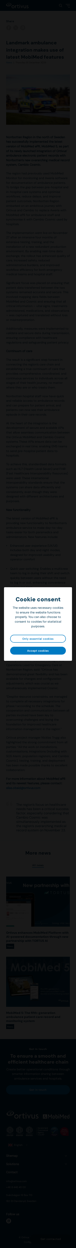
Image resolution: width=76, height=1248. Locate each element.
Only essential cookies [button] (38, 639)
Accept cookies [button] (38, 650)
